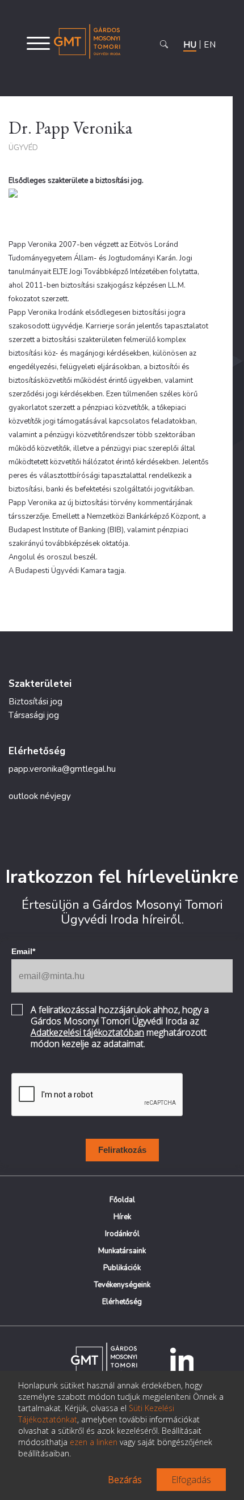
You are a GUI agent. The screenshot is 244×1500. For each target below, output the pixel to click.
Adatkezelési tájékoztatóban (87, 1032)
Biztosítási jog (35, 701)
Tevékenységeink (122, 1285)
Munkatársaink (122, 1251)
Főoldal (122, 1200)
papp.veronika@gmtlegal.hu (62, 769)
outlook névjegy (40, 796)
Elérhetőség (122, 1302)
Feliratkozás (122, 1150)
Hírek (122, 1217)
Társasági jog (34, 715)
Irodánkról (122, 1234)
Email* (23, 951)
